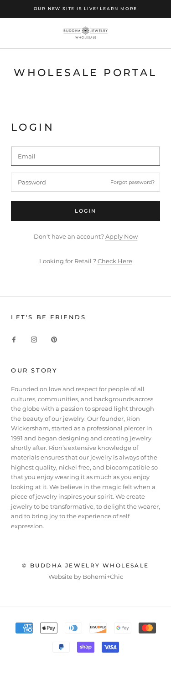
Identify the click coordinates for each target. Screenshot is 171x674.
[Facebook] (14, 339)
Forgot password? (132, 182)
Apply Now (121, 236)
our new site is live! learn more (86, 8)
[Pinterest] (54, 339)
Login (85, 211)
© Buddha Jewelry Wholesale (85, 565)
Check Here (115, 261)
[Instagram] (34, 339)
